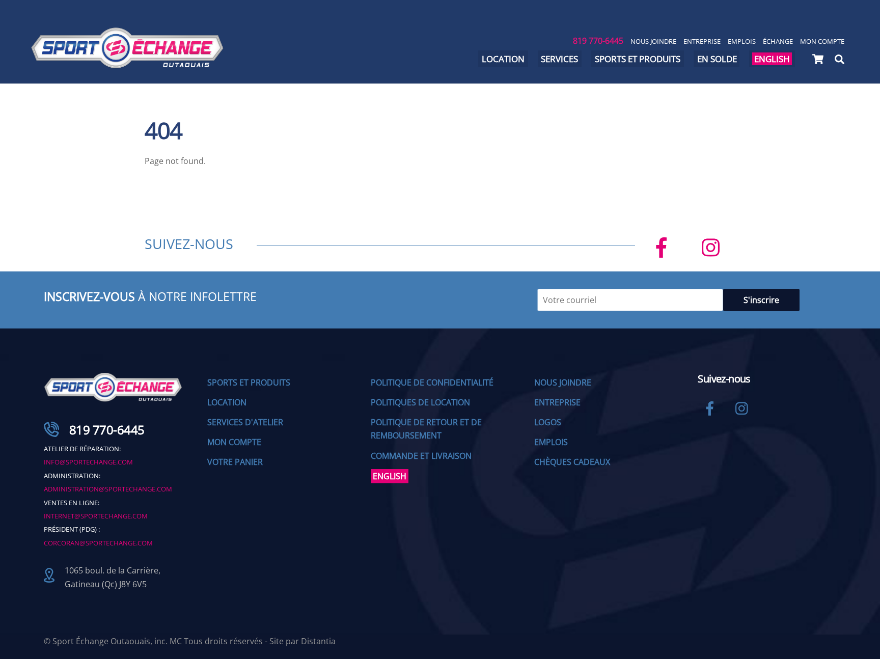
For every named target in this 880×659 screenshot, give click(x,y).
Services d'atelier (245, 422)
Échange (778, 41)
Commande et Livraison (421, 455)
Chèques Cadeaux (572, 462)
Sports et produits (637, 59)
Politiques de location (420, 402)
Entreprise (702, 41)
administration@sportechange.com (108, 488)
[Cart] (818, 59)
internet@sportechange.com (96, 515)
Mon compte (822, 41)
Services (559, 59)
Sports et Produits (248, 382)
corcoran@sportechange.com (98, 542)
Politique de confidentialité (432, 382)
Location (503, 59)
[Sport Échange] (127, 63)
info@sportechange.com (88, 461)
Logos (547, 422)
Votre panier (235, 462)
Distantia (318, 641)
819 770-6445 (598, 40)
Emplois (742, 41)
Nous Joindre (653, 41)
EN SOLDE (717, 59)
